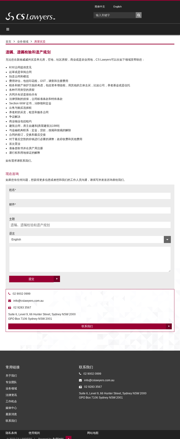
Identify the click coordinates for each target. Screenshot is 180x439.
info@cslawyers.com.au (28, 300)
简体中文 (100, 6)
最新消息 (11, 414)
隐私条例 (11, 433)
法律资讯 (11, 395)
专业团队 (11, 382)
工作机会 (11, 401)
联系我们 (87, 326)
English (117, 6)
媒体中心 (11, 408)
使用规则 (34, 433)
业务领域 (22, 41)
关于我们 (11, 375)
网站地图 (92, 433)
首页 (8, 41)
